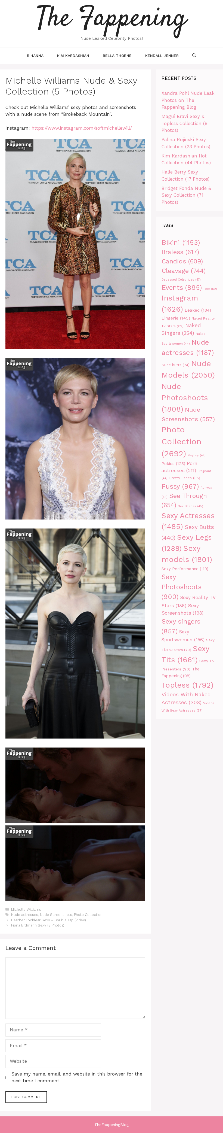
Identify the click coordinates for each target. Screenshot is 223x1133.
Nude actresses (24, 915)
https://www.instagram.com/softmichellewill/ (82, 128)
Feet (210, 289)
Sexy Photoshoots (182, 587)
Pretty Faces (184, 478)
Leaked (198, 310)
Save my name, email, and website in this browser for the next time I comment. (76, 1077)
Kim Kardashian (73, 55)
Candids (182, 261)
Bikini (181, 242)
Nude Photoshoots (185, 398)
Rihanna (35, 55)
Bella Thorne (117, 55)
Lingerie (176, 318)
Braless (180, 252)
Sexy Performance (185, 568)
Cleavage (184, 271)
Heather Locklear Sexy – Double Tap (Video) (48, 920)
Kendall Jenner (162, 55)
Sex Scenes (190, 506)
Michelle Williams (26, 909)
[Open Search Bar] (194, 55)
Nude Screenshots (56, 915)
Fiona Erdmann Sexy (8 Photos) (37, 925)
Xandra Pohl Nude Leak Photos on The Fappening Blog (188, 100)
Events (182, 287)
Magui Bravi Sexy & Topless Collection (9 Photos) (184, 123)
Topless (187, 685)
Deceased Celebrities (181, 279)
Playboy (197, 455)
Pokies (173, 463)
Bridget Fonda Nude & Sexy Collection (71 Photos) (186, 195)
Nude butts (176, 365)
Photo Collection (88, 915)
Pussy (180, 486)
